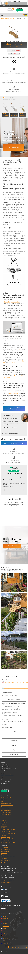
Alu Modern (12, 362)
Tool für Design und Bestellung (12, 302)
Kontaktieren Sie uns (6, 797)
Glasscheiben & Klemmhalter (8, 833)
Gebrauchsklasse (13, 393)
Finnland (5, 923)
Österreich (5, 928)
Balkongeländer (5, 851)
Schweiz (5, 931)
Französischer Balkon (6, 840)
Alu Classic (4, 822)
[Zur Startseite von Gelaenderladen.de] (11, 10)
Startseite (5, 18)
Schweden (5, 916)
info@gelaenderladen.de (11, 433)
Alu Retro (3, 827)
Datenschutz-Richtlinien (7, 803)
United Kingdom (7, 940)
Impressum (4, 799)
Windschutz (4, 862)
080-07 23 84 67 (7, 5)
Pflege (19, 349)
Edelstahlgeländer (5, 837)
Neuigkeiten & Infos (6, 882)
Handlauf (14, 731)
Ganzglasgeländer (6, 831)
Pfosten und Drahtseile (14, 699)
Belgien (4, 935)
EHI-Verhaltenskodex (6, 810)
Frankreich (5, 933)
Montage (14, 745)
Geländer (12, 18)
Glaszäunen (4, 858)
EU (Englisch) (6, 943)
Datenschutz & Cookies (7, 805)
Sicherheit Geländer (6, 814)
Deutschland (6, 926)
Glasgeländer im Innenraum (8, 856)
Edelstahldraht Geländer (7, 838)
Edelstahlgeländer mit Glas (8, 829)
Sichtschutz (4, 853)
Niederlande (6, 938)
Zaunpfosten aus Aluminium (8, 842)
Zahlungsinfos (4, 806)
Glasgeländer (4, 847)
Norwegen (5, 918)
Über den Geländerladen (7, 880)
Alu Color (3, 824)
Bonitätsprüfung (5, 808)
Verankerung (14, 740)
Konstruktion (14, 736)
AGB (2, 801)
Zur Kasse (16, 15)
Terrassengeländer (5, 849)
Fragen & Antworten (6, 812)
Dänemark (5, 921)
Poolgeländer (4, 854)
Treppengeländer (5, 860)
